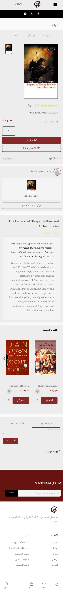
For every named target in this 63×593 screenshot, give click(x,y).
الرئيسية (55, 542)
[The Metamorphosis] (45, 358)
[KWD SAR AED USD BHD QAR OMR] (31, 4)
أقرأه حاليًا (31, 35)
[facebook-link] (38, 13)
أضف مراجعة (11, 440)
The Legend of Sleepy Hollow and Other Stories (31, 196)
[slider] (51, 234)
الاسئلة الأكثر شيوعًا (21, 542)
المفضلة (44, 587)
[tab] (46, 424)
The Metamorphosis (47, 386)
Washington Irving (37, 113)
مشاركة (10, 158)
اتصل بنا (55, 565)
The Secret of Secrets (19, 386)
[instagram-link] (25, 13)
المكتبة (55, 548)
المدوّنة (55, 554)
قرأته (17, 35)
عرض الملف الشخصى (31, 205)
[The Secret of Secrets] (17, 358)
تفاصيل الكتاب (48, 122)
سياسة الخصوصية (22, 554)
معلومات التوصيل (22, 559)
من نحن (55, 559)
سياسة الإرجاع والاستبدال (18, 548)
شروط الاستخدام (22, 565)
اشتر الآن (49, 400)
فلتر (18, 587)
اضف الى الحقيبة (29, 148)
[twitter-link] (32, 13)
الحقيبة (31, 587)
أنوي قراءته (46, 35)
